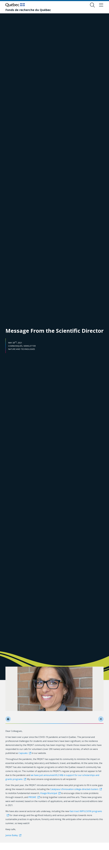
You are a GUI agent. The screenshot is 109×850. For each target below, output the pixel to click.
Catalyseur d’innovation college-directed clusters (74, 789)
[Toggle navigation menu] (101, 5)
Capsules (23, 753)
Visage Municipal (48, 793)
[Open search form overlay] (92, 5)
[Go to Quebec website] (15, 5)
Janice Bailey (11, 835)
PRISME (32, 797)
